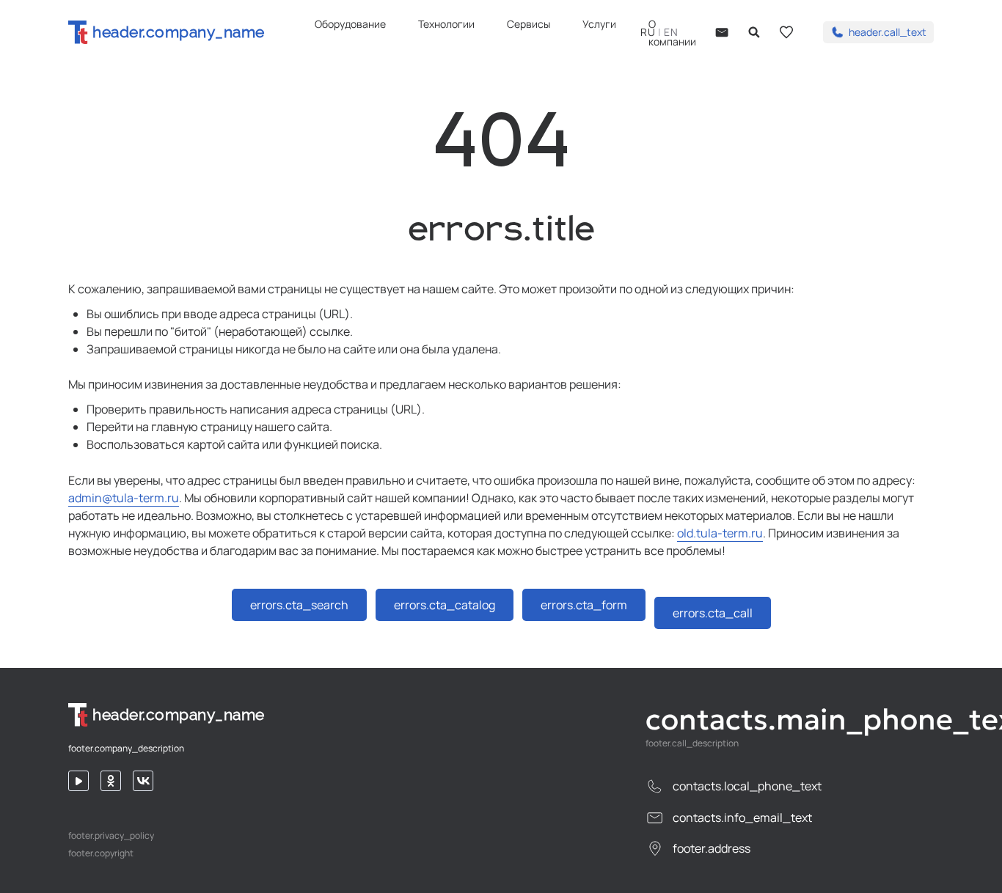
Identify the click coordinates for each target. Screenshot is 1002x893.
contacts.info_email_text (742, 817)
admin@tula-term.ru (123, 498)
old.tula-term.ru (720, 533)
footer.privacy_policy (111, 835)
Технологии (446, 24)
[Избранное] (786, 32)
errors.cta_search (299, 605)
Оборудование (350, 24)
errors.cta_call (713, 613)
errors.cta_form (584, 605)
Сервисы (528, 24)
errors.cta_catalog (444, 605)
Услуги (599, 24)
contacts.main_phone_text (790, 719)
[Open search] (754, 32)
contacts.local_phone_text (747, 786)
